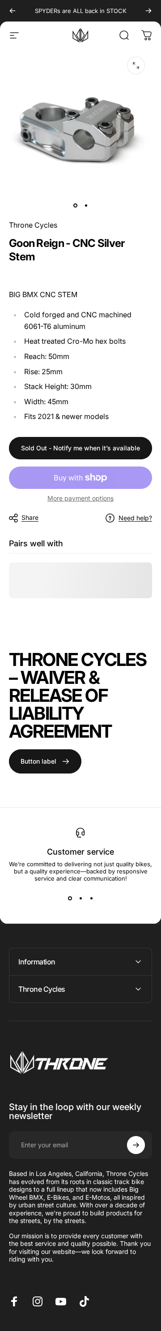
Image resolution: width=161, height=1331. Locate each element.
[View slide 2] (80, 898)
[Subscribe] (136, 1145)
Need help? (135, 518)
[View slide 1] (69, 898)
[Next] (148, 11)
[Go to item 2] (85, 205)
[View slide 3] (91, 898)
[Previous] (12, 11)
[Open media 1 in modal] (136, 65)
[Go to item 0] (75, 205)
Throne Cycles (33, 224)
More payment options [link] (80, 498)
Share (29, 517)
